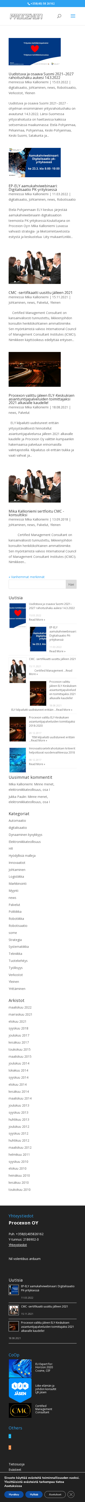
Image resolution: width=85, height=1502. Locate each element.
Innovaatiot (17, 862)
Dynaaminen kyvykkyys (25, 834)
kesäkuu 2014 (19, 1091)
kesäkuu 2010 (19, 1182)
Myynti (13, 890)
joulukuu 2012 (19, 1126)
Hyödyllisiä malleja (22, 855)
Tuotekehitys (18, 960)
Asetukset (55, 1494)
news (51, 87)
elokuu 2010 (18, 1168)
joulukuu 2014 (19, 1063)
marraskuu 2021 (20, 1014)
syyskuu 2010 (18, 1161)
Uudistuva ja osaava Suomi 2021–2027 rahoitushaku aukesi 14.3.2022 (41, 75)
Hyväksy (14, 1494)
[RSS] (10, 1447)
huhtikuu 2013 (19, 1119)
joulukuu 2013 (19, 1105)
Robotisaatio (66, 87)
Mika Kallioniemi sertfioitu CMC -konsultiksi (36, 513)
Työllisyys (16, 968)
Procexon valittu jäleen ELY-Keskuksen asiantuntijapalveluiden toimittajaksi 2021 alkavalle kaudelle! (41, 399)
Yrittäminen (17, 988)
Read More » (37, 620)
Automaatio (17, 820)
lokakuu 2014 (18, 1070)
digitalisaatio (18, 87)
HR (11, 848)
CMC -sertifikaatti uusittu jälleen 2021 (41, 292)
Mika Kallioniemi (37, 82)
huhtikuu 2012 (19, 1140)
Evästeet (15, 1469)
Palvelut (42, 302)
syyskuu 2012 (18, 1133)
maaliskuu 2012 (20, 1147)
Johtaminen (37, 87)
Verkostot (16, 93)
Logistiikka (16, 876)
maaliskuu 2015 (20, 1056)
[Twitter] (10, 1436)
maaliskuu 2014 (20, 1098)
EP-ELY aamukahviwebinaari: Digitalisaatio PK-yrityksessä (33, 187)
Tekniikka (15, 953)
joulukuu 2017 (19, 1035)
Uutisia (16, 1280)
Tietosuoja (16, 1464)
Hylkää (34, 1494)
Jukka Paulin (17, 796)
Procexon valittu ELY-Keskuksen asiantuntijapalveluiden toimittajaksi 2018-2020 (52, 722)
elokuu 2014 (18, 1084)
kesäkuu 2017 (19, 1042)
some (13, 933)
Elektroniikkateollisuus (25, 842)
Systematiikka (19, 946)
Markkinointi (18, 883)
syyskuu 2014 (18, 1077)
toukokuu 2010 (20, 1189)
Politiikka (15, 911)
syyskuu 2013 (18, 1112)
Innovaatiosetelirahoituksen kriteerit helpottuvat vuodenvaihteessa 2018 (52, 750)
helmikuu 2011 (19, 1154)
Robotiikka (16, 918)
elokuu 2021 (18, 1021)
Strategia (15, 940)
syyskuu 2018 (18, 1028)
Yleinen (30, 93)
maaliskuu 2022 (20, 1007)
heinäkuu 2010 (19, 1175)
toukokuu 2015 (20, 1049)
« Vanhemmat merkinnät (27, 577)
